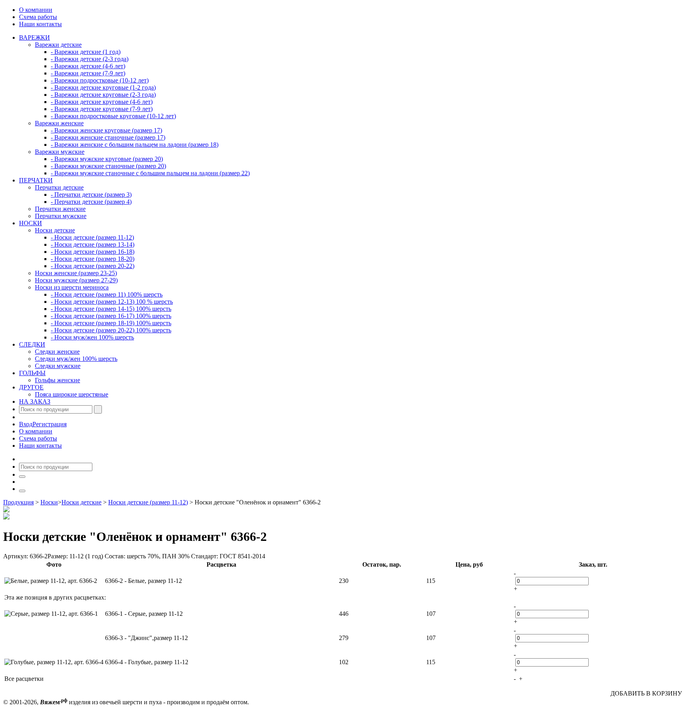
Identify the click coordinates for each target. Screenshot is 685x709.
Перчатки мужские (60, 216)
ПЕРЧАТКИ (36, 180)
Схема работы (38, 16)
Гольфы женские (57, 380)
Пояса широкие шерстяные (71, 394)
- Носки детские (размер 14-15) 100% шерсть (111, 308)
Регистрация (50, 424)
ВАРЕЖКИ (34, 37)
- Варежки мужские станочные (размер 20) (108, 166)
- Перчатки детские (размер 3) (91, 194)
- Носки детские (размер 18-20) (92, 258)
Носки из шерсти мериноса (72, 287)
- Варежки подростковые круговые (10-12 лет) (113, 116)
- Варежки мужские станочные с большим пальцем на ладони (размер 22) (150, 173)
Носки (49, 502)
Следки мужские (57, 365)
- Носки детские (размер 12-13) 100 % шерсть (112, 301)
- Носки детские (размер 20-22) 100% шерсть (111, 330)
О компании (35, 9)
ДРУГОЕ (31, 387)
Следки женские (57, 351)
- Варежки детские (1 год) (86, 51)
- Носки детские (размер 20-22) (92, 266)
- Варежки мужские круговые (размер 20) (107, 158)
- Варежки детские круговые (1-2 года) (103, 87)
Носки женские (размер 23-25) (76, 273)
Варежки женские (59, 123)
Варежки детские (58, 44)
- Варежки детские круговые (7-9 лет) (102, 108)
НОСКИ (30, 223)
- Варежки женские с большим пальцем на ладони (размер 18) (134, 144)
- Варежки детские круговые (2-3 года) (103, 94)
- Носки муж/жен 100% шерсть (92, 337)
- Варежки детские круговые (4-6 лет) (102, 101)
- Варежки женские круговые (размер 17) (106, 130)
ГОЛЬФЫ (32, 373)
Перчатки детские (59, 187)
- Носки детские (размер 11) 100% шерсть (107, 294)
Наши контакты (40, 24)
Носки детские (55, 230)
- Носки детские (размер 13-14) (92, 244)
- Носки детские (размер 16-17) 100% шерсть (111, 315)
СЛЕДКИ (32, 344)
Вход (26, 424)
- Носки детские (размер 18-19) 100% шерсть (111, 323)
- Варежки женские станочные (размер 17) (108, 137)
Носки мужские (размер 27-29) (76, 280)
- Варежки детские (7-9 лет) (88, 73)
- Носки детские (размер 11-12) (92, 237)
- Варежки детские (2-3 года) (89, 59)
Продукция (18, 502)
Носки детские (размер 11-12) (148, 502)
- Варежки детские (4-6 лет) (88, 66)
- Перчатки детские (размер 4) (91, 201)
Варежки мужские (59, 151)
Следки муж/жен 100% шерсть (76, 358)
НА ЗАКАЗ (34, 401)
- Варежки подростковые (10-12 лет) (100, 80)
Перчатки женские (60, 208)
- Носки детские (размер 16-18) (92, 251)
